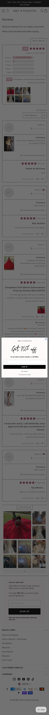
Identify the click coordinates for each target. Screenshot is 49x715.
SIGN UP (25, 367)
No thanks (24, 371)
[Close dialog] (46, 339)
